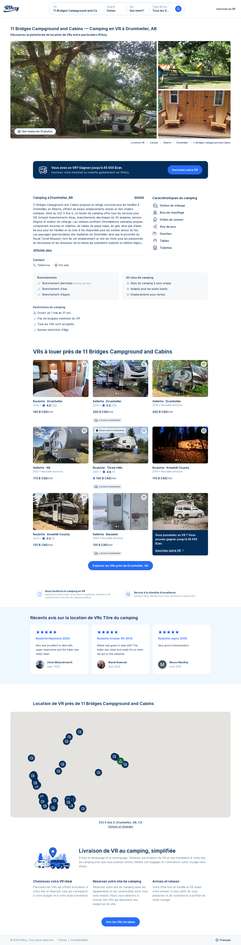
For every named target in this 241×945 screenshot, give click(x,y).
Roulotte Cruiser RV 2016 (114, 638)
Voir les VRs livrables (120, 922)
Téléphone (43, 265)
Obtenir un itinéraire (120, 826)
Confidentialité (79, 939)
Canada (154, 142)
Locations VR (137, 142)
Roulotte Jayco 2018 (172, 638)
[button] (76, 9)
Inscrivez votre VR (185, 170)
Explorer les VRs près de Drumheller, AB (120, 565)
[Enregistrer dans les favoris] (84, 364)
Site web (64, 265)
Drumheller (182, 142)
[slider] (46, 405)
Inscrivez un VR (225, 8)
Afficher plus (42, 250)
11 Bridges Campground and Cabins (212, 142)
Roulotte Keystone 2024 (53, 638)
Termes (62, 939)
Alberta (167, 142)
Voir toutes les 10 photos (37, 131)
